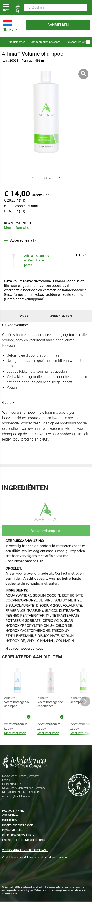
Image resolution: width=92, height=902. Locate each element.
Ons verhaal (11, 815)
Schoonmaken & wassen (46, 42)
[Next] (88, 42)
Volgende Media (59, 177)
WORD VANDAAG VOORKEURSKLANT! (25, 850)
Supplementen (16, 42)
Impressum (9, 820)
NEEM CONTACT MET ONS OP (20, 792)
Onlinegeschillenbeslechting (23, 840)
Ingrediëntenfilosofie (17, 825)
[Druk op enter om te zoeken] (28, 7)
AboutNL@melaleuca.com (17, 796)
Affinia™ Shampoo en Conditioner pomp (36, 260)
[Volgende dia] (85, 701)
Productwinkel (13, 810)
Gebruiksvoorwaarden (18, 835)
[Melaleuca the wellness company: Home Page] (17, 8)
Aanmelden (58, 25)
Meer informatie (16, 228)
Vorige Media (32, 177)
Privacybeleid (12, 830)
